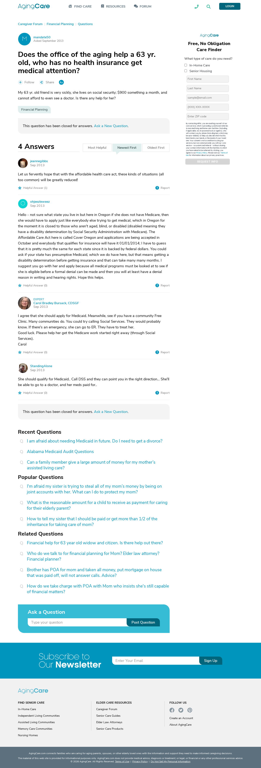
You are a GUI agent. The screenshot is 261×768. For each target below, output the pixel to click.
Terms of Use (122, 761)
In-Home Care (199, 65)
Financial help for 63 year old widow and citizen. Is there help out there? (95, 543)
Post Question (143, 622)
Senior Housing (200, 71)
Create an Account (181, 718)
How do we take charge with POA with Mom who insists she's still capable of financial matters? (98, 589)
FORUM (145, 6)
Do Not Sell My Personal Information (170, 761)
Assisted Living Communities (36, 722)
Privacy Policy (201, 153)
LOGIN (230, 6)
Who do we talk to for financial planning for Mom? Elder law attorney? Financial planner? (93, 556)
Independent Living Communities (39, 716)
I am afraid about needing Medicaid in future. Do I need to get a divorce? (94, 441)
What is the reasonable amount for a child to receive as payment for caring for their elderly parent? (97, 505)
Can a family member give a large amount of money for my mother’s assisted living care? (91, 465)
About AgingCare (180, 725)
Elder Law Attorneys (109, 722)
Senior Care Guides (108, 716)
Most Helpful (97, 147)
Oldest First (156, 147)
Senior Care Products (109, 729)
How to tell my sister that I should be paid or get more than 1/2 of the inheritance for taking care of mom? (92, 521)
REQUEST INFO (207, 162)
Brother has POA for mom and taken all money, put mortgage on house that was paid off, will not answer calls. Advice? (94, 572)
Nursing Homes (28, 735)
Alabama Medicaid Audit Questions (60, 451)
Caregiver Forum (106, 709)
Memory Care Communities (35, 729)
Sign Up (210, 660)
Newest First (126, 147)
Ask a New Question (111, 125)
